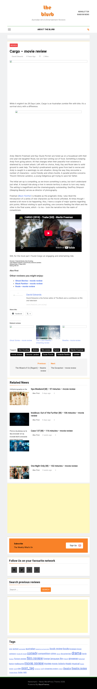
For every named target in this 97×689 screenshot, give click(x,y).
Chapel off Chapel (22, 654)
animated (22, 649)
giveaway (73, 658)
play (19, 668)
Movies (14, 45)
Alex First (36, 393)
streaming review (51, 669)
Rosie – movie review (25, 286)
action (16, 649)
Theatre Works (13, 672)
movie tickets (58, 663)
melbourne (19, 663)
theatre (67, 668)
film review (46, 350)
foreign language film (53, 658)
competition (44, 653)
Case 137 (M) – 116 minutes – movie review (52, 431)
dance (58, 654)
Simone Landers (32, 354)
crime (53, 653)
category (12, 654)
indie (65, 350)
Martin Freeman (77, 350)
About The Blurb (46, 29)
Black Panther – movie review (29, 283)
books (66, 648)
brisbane (73, 649)
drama (35, 350)
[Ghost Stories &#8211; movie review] (22, 332)
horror (56, 350)
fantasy (11, 659)
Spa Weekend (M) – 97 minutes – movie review (53, 389)
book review (56, 648)
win (25, 672)
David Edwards (17, 56)
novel (15, 669)
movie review (16, 354)
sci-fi (42, 669)
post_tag (27, 668)
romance (37, 669)
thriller (20, 673)
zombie (77, 354)
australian (30, 648)
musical (75, 663)
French (66, 659)
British (79, 649)
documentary (66, 654)
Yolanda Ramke (63, 354)
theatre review (79, 668)
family (84, 654)
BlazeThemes (44, 684)
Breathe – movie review (71, 340)
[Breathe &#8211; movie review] (74, 332)
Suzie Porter (48, 354)
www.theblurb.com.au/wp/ (36, 305)
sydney (60, 669)
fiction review (20, 658)
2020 (10, 649)
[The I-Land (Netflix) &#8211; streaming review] (48, 332)
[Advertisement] (48, 508)
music (68, 663)
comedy (32, 653)
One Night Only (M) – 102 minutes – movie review (54, 466)
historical (81, 659)
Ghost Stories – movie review (28, 280)
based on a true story (42, 649)
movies (47, 663)
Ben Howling (24, 350)
